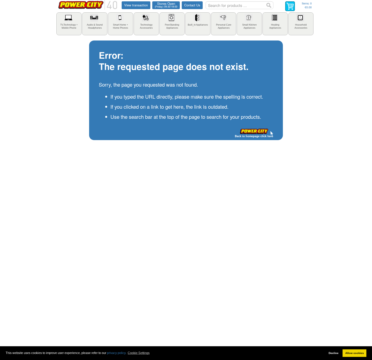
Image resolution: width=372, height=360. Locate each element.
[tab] (69, 23)
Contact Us (192, 5)
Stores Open (166, 4)
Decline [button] (333, 353)
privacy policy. (116, 353)
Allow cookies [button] (354, 353)
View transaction (136, 5)
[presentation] (69, 24)
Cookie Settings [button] (139, 353)
